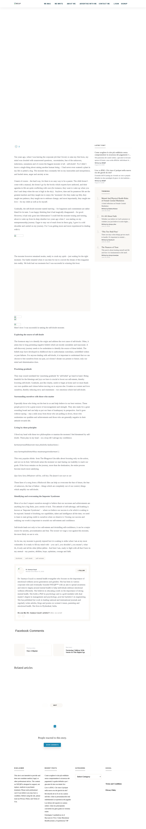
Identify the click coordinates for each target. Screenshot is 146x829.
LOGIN (116, 4)
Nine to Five (34, 680)
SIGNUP (124, 4)
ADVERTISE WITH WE (88, 4)
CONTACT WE (104, 4)
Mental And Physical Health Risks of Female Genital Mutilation (115, 199)
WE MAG (47, 4)
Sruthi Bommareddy (73, 694)
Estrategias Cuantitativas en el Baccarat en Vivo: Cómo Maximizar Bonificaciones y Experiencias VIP (57, 818)
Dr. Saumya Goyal (31, 569)
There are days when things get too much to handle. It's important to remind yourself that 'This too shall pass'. (115, 236)
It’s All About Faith (109, 216)
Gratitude (19, 558)
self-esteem (40, 558)
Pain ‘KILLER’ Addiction (74, 682)
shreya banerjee (113, 255)
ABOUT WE (71, 4)
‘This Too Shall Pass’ (110, 232)
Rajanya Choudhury (35, 692)
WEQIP (104, 163)
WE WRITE (59, 4)
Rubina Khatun (112, 208)
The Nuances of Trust (110, 247)
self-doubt (28, 558)
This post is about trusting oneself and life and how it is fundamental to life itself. (116, 251)
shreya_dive (112, 224)
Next (55, 705)
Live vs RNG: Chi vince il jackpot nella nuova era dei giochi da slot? (113, 171)
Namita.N (111, 240)
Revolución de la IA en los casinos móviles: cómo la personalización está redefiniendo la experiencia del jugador (58, 796)
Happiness (32, 676)
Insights (70, 676)
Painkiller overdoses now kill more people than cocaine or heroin (68, 689)
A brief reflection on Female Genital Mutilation (114, 205)
